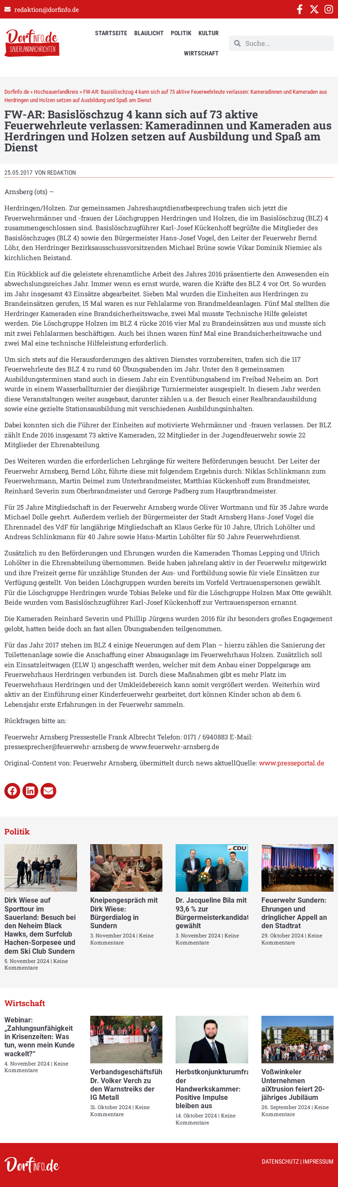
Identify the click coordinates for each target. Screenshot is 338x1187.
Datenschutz (280, 1161)
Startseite (111, 33)
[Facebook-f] (300, 9)
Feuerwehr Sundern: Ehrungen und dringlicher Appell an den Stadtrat (294, 913)
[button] (12, 791)
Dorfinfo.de (16, 91)
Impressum (318, 1161)
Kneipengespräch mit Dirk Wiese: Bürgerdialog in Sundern (124, 913)
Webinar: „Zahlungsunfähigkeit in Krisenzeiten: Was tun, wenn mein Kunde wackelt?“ (39, 1037)
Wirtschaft (201, 53)
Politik (181, 33)
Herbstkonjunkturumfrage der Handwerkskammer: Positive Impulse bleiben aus (217, 1089)
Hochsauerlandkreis (56, 91)
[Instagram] (329, 9)
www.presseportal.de (291, 762)
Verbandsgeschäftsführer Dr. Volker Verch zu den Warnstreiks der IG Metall (131, 1085)
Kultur (208, 33)
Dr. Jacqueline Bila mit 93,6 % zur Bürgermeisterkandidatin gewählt (215, 913)
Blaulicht (149, 33)
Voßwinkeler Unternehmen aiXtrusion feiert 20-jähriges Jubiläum (293, 1085)
